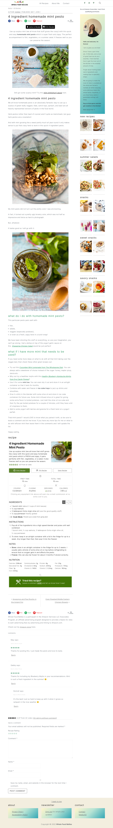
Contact (66, 3)
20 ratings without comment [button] (45, 718)
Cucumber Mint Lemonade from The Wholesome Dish (41, 367)
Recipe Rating (13, 731)
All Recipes (43, 3)
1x (64, 502)
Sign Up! (48, 812)
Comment (12, 738)
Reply (13, 655)
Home (10, 8)
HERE (39, 583)
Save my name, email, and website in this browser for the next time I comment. (38, 784)
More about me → (89, 109)
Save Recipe (62, 470)
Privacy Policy (17, 812)
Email (11, 771)
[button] (10, 464)
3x (70, 502)
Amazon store (25, 627)
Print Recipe (49, 27)
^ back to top (56, 802)
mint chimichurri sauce (53, 93)
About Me (56, 3)
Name (11, 762)
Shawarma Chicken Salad (22, 346)
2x (67, 502)
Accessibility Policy (20, 815)
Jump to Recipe (34, 27)
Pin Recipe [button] (43, 470)
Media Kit (83, 815)
